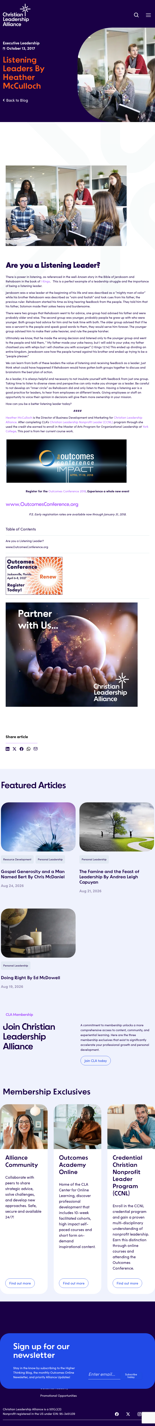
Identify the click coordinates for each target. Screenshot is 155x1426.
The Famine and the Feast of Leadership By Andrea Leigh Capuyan (109, 877)
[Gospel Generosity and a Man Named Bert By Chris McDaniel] (38, 826)
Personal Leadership (50, 859)
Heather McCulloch (19, 417)
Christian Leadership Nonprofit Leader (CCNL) (82, 422)
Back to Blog (17, 100)
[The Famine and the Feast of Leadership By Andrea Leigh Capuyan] (116, 826)
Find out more (20, 1283)
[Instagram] (139, 1414)
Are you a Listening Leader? (25, 541)
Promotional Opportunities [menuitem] (58, 1395)
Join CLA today (95, 1060)
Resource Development (17, 859)
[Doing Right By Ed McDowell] (38, 933)
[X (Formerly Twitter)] (128, 1414)
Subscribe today (131, 1376)
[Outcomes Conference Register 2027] (77, 574)
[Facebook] (117, 1414)
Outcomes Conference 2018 (67, 491)
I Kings (45, 281)
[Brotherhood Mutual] (77, 653)
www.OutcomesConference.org (42, 504)
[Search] (136, 15)
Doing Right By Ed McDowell (30, 978)
